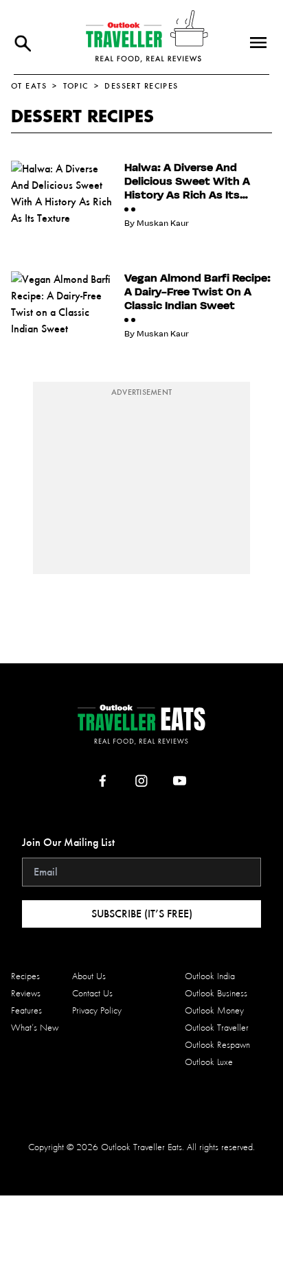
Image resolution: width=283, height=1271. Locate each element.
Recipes (25, 976)
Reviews (26, 993)
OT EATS (29, 86)
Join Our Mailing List (68, 842)
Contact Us (92, 993)
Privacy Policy (97, 1010)
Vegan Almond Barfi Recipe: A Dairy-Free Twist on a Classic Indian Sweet (197, 291)
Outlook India (210, 976)
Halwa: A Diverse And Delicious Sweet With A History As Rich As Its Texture (187, 181)
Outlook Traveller (217, 1027)
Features (26, 1010)
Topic (76, 86)
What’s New (34, 1027)
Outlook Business (216, 993)
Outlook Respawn (217, 1045)
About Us (89, 976)
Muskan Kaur (163, 223)
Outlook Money (214, 1010)
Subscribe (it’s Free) (141, 913)
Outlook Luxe (209, 1062)
